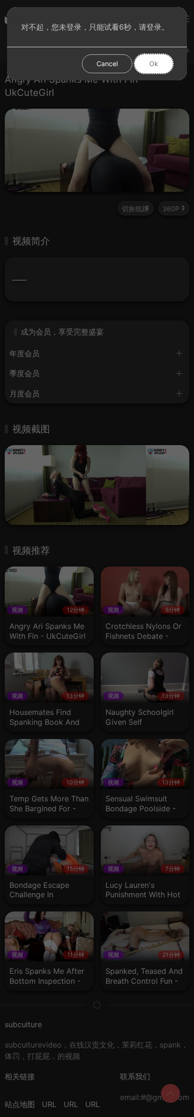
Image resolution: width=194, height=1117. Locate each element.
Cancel (107, 64)
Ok (153, 64)
